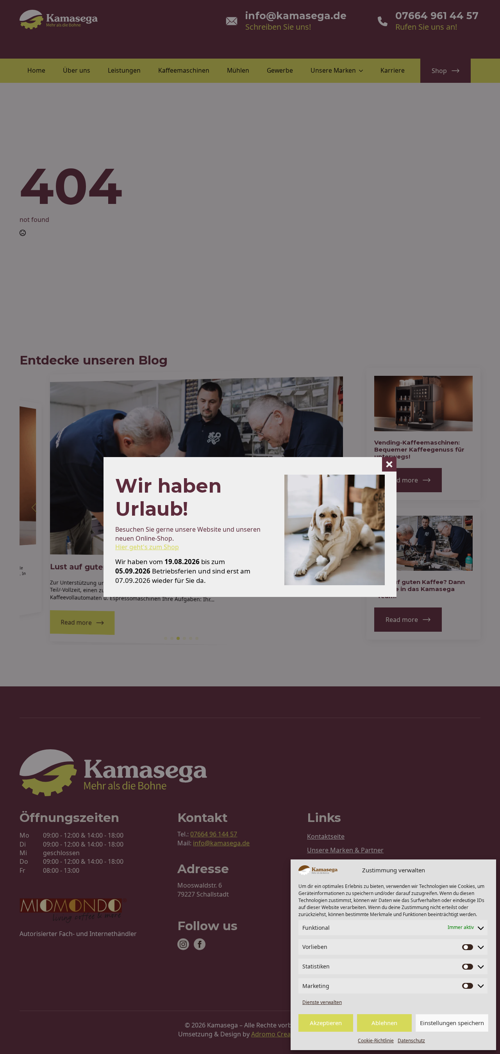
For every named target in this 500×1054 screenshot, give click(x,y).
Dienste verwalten (322, 1002)
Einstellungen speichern (452, 1023)
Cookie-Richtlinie (376, 1040)
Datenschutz (411, 1040)
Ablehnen (384, 1023)
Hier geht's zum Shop (147, 547)
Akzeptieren (326, 1023)
